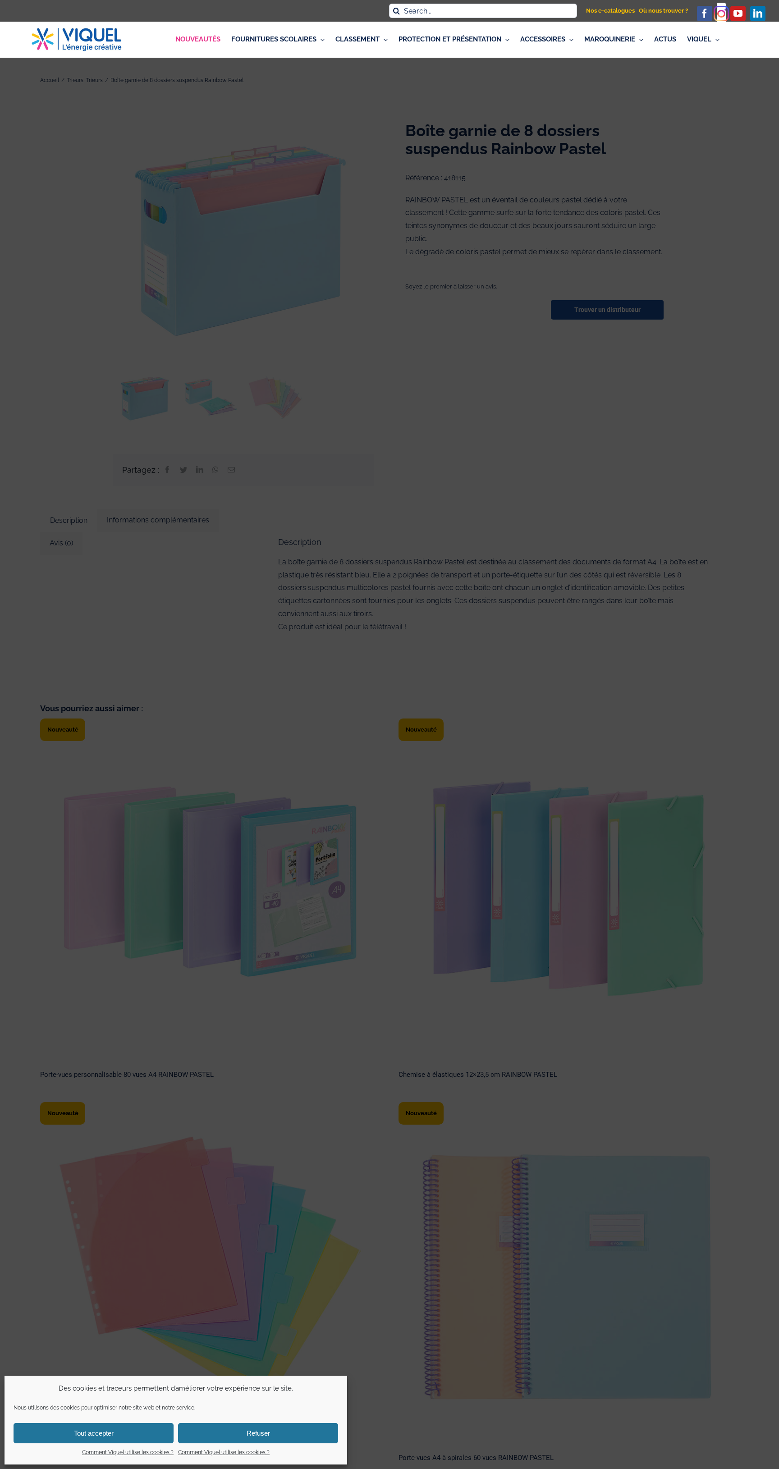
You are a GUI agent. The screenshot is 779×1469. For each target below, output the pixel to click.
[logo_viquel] (77, 31)
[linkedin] (757, 13)
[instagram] (721, 13)
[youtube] (738, 13)
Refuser (258, 1433)
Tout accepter (94, 1433)
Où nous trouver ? (663, 10)
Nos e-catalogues (610, 10)
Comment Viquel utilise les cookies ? (128, 1452)
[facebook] (704, 13)
